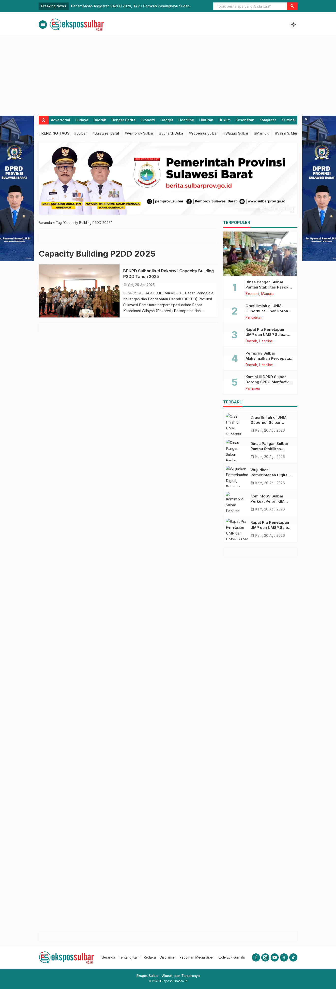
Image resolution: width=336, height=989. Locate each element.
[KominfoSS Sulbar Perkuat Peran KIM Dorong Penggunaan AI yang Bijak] (237, 502)
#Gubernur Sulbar (203, 133)
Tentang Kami (129, 957)
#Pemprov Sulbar (139, 133)
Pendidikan (253, 317)
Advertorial (60, 120)
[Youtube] (275, 957)
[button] (292, 6)
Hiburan (206, 120)
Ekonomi (148, 120)
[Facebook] (256, 957)
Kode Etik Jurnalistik (233, 957)
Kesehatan (245, 120)
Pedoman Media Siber (197, 957)
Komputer (268, 120)
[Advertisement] (168, 74)
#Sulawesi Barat (105, 133)
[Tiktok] (293, 957)
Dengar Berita (123, 120)
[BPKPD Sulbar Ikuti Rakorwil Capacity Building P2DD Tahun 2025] (79, 290)
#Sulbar (80, 133)
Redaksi (150, 957)
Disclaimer (168, 957)
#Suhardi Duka (171, 133)
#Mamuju (261, 133)
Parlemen (252, 388)
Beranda (108, 957)
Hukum (224, 120)
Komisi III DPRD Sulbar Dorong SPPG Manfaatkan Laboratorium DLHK (269, 381)
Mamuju (267, 294)
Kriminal (288, 120)
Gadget (166, 120)
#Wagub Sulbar (235, 133)
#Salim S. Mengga (290, 133)
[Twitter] (284, 957)
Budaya (81, 120)
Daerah (99, 120)
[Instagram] (265, 957)
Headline (186, 120)
